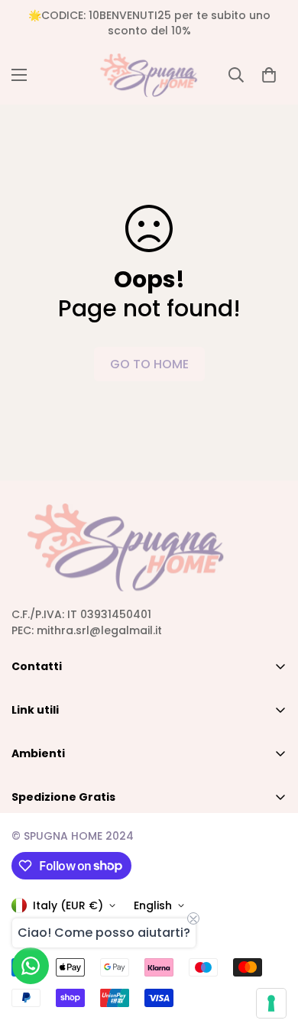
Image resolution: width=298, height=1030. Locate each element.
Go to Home (149, 364)
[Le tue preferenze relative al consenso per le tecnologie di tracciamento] (271, 1003)
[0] (269, 74)
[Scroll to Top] (270, 949)
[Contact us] (30, 965)
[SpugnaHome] (149, 75)
